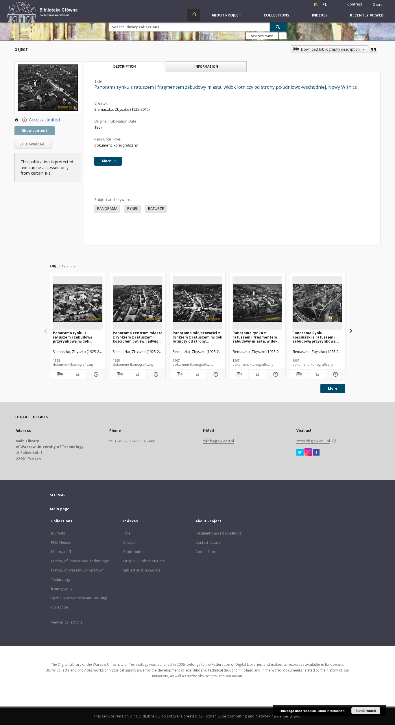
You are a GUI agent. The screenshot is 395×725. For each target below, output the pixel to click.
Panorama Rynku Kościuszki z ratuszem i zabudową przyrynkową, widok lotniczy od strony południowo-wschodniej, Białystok (314, 336)
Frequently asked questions (218, 533)
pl (325, 4)
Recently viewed (367, 15)
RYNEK (132, 208)
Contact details (208, 542)
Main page (59, 508)
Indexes (320, 15)
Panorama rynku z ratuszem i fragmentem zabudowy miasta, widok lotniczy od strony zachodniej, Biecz (255, 336)
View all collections (66, 622)
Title (126, 533)
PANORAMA (107, 208)
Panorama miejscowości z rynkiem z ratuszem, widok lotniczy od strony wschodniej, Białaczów (197, 336)
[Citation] (373, 49)
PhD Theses (61, 542)
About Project (226, 15)
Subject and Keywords (141, 570)
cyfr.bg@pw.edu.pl (218, 441)
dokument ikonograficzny (116, 145)
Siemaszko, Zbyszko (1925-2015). (122, 109)
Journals (58, 533)
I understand (366, 710)
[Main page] (193, 15)
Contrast (354, 4)
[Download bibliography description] (59, 374)
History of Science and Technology (80, 560)
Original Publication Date (144, 560)
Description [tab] (124, 66)
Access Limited (44, 120)
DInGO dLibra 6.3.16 (148, 716)
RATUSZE (156, 208)
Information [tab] (206, 66)
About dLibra (206, 551)
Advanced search (262, 36)
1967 (98, 127)
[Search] (278, 27)
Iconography (61, 588)
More (332, 388)
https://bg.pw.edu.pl (313, 441)
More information (331, 711)
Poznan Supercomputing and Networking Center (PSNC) (252, 716)
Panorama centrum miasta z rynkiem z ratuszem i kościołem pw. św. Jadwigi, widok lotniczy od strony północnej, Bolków (138, 336)
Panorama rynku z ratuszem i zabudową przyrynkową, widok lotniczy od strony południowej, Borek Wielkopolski (72, 336)
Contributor (133, 551)
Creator (129, 542)
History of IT (61, 551)
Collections (276, 15)
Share (378, 4)
